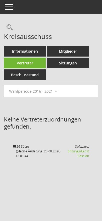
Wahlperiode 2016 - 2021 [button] (31, 91)
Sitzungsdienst (78, 153)
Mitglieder (68, 51)
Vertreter (25, 62)
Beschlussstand (25, 74)
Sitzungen (68, 62)
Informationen (25, 51)
